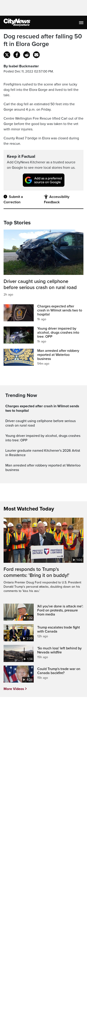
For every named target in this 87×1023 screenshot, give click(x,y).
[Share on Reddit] (26, 54)
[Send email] (36, 54)
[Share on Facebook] (16, 54)
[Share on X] (7, 54)
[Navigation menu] (81, 22)
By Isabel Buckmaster (21, 66)
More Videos (14, 689)
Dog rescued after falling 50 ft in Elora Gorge (43, 40)
